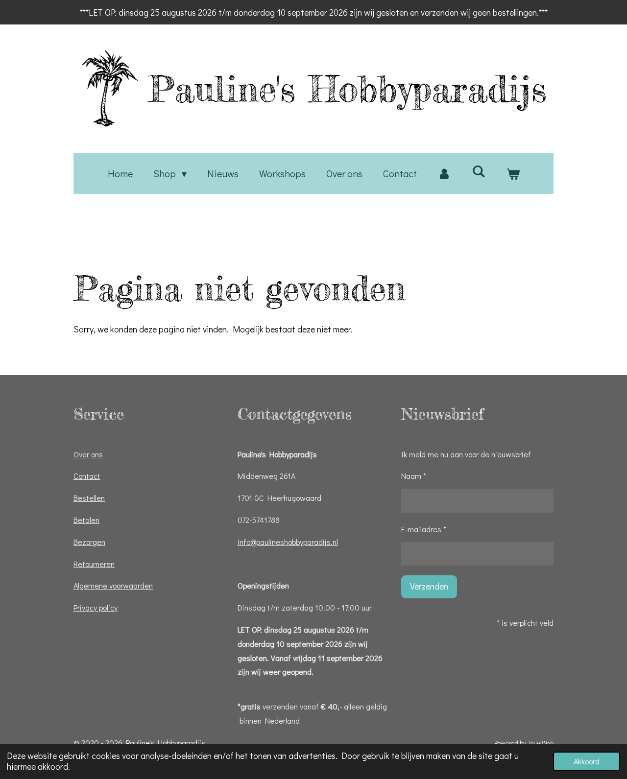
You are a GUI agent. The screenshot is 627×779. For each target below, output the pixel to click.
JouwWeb (541, 743)
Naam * (413, 476)
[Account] (444, 173)
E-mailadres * (423, 529)
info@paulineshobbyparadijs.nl (288, 542)
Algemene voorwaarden (113, 585)
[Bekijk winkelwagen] (513, 173)
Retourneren (94, 564)
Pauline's (347, 89)
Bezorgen (89, 542)
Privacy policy (95, 607)
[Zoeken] (478, 171)
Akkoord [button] (587, 761)
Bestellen (89, 498)
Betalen (86, 520)
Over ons (88, 454)
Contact (86, 476)
